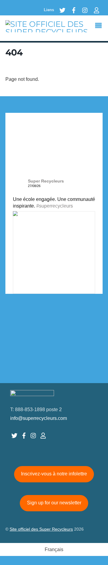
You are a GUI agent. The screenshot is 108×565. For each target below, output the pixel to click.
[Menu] (100, 26)
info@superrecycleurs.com (38, 418)
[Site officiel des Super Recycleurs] (54, 32)
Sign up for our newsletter (54, 502)
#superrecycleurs (54, 205)
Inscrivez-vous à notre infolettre (54, 473)
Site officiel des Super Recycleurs (41, 529)
